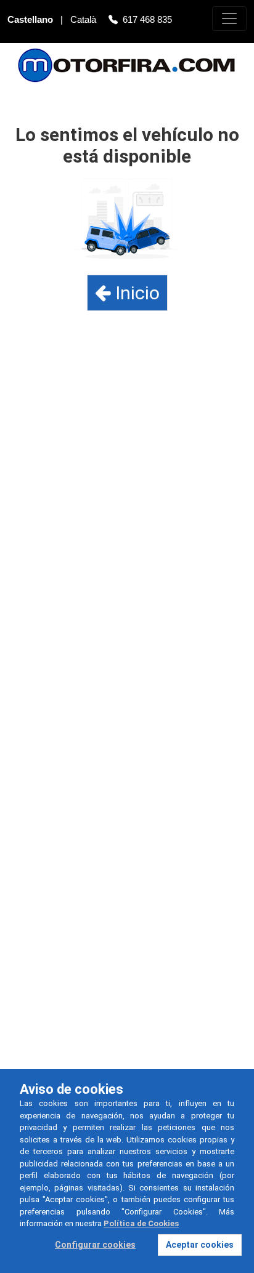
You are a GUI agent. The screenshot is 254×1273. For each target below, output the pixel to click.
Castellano (31, 19)
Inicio (135, 293)
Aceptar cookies (200, 1245)
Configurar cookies (95, 1245)
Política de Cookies (141, 1223)
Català (84, 19)
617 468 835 (147, 19)
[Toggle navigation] (229, 18)
